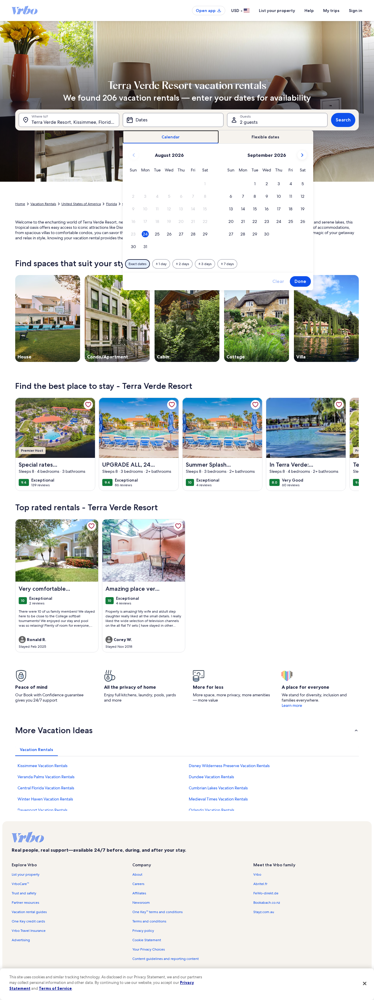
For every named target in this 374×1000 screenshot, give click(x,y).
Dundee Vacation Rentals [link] (211, 776)
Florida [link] (111, 204)
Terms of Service (55, 988)
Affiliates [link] (139, 893)
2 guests (249, 122)
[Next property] (351, 444)
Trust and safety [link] (24, 893)
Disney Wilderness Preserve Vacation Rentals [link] (229, 765)
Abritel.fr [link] (260, 884)
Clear (278, 281)
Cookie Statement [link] (146, 940)
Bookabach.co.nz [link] (266, 902)
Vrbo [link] (257, 874)
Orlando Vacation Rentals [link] (211, 810)
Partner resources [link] (25, 902)
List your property (277, 10)
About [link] (137, 874)
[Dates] (173, 120)
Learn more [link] (292, 705)
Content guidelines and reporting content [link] (165, 958)
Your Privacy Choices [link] (148, 949)
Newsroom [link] (141, 902)
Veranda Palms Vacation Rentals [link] (46, 776)
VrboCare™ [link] (20, 884)
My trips (331, 10)
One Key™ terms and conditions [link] (157, 912)
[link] (88, 404)
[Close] (364, 983)
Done (300, 281)
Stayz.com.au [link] (263, 912)
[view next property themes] (358, 318)
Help (309, 10)
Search (343, 120)
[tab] (170, 137)
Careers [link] (138, 884)
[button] (205, 184)
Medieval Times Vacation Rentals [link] (218, 799)
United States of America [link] (81, 204)
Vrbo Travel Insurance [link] (29, 930)
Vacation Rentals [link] (43, 204)
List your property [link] (25, 874)
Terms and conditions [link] (149, 921)
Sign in (355, 10)
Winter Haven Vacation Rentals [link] (45, 799)
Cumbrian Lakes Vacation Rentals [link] (218, 788)
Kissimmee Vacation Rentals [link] (42, 765)
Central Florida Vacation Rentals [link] (46, 788)
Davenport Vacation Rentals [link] (42, 810)
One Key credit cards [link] (28, 921)
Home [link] (20, 204)
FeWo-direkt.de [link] (265, 893)
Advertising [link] (21, 940)
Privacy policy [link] (143, 930)
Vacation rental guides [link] (29, 912)
